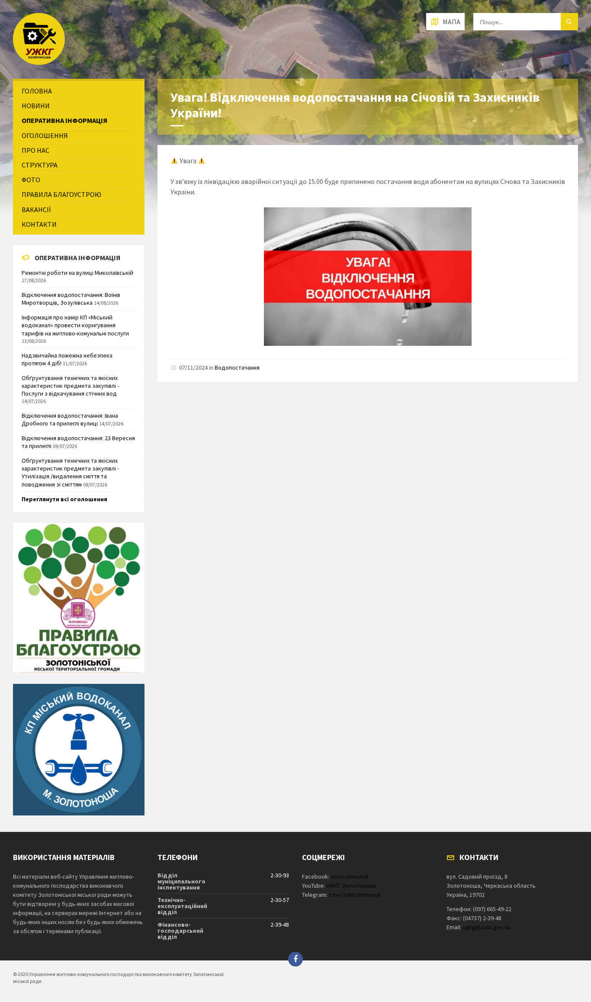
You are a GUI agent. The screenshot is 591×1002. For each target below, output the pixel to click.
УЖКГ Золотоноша (351, 885)
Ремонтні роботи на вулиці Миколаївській (77, 273)
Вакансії (36, 209)
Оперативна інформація (64, 120)
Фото (31, 179)
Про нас (35, 150)
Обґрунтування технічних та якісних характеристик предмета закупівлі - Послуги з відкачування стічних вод (70, 385)
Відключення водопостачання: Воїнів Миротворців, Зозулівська (71, 298)
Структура (40, 165)
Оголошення (45, 135)
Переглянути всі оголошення (64, 499)
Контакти (39, 224)
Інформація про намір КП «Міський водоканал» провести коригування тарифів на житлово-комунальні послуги (75, 325)
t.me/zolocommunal (354, 895)
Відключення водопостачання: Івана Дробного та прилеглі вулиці (70, 419)
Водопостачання (237, 367)
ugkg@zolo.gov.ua (487, 927)
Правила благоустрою (61, 194)
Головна (37, 91)
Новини (36, 105)
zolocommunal (349, 876)
